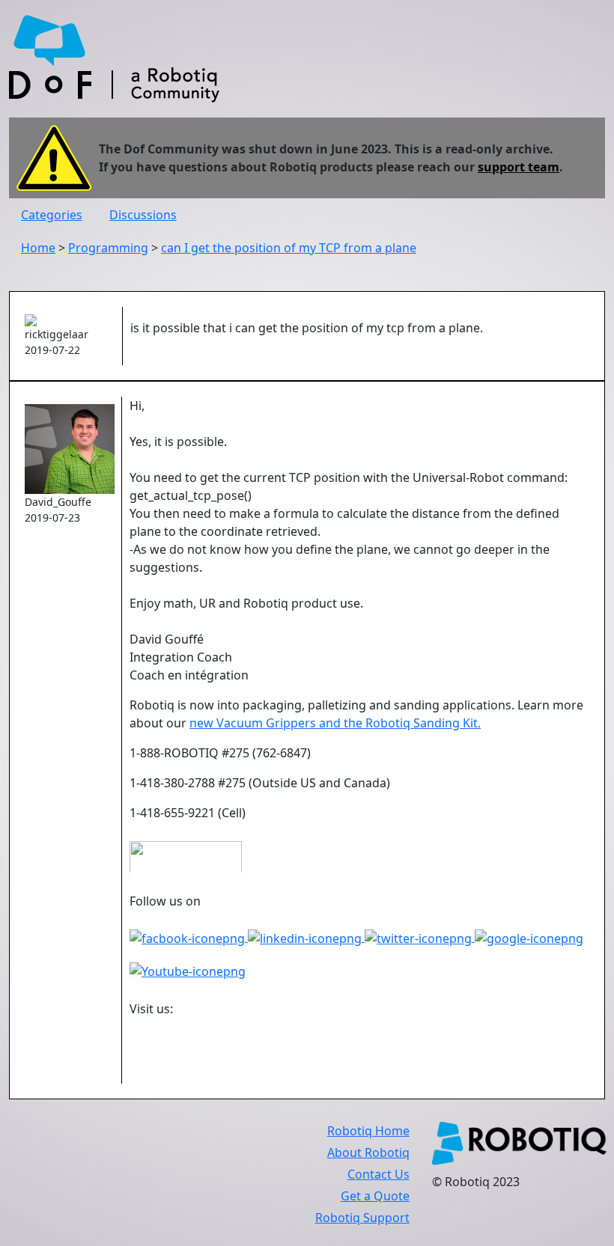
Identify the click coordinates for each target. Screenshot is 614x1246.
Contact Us (378, 1174)
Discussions (143, 215)
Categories (51, 215)
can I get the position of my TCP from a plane (288, 247)
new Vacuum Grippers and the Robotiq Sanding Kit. (335, 723)
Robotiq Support (362, 1217)
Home (38, 247)
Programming (108, 247)
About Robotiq (368, 1152)
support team (518, 167)
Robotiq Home (368, 1131)
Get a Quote (375, 1196)
